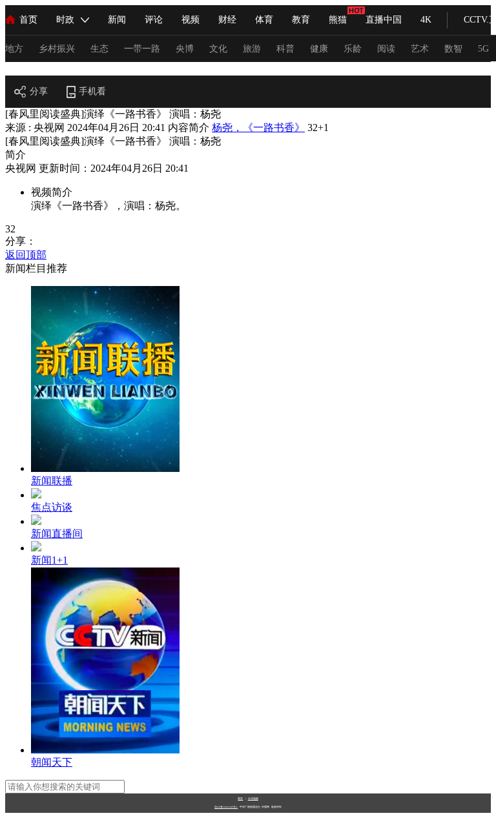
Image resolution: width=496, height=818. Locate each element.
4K (425, 20)
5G (483, 49)
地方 (14, 49)
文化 (218, 49)
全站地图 (253, 798)
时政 (65, 20)
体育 (264, 20)
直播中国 (384, 20)
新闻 (117, 20)
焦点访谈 (51, 507)
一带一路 (142, 49)
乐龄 (353, 49)
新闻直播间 (57, 533)
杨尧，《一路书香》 (258, 127)
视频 (190, 20)
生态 (99, 49)
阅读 (386, 49)
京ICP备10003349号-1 (226, 807)
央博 (185, 49)
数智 (453, 49)
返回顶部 (25, 254)
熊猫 (338, 20)
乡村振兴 (57, 49)
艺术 (420, 49)
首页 (28, 20)
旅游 (252, 49)
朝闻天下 (51, 762)
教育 (301, 20)
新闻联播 (51, 480)
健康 (319, 49)
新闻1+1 (49, 560)
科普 (285, 49)
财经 (227, 20)
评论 (154, 20)
